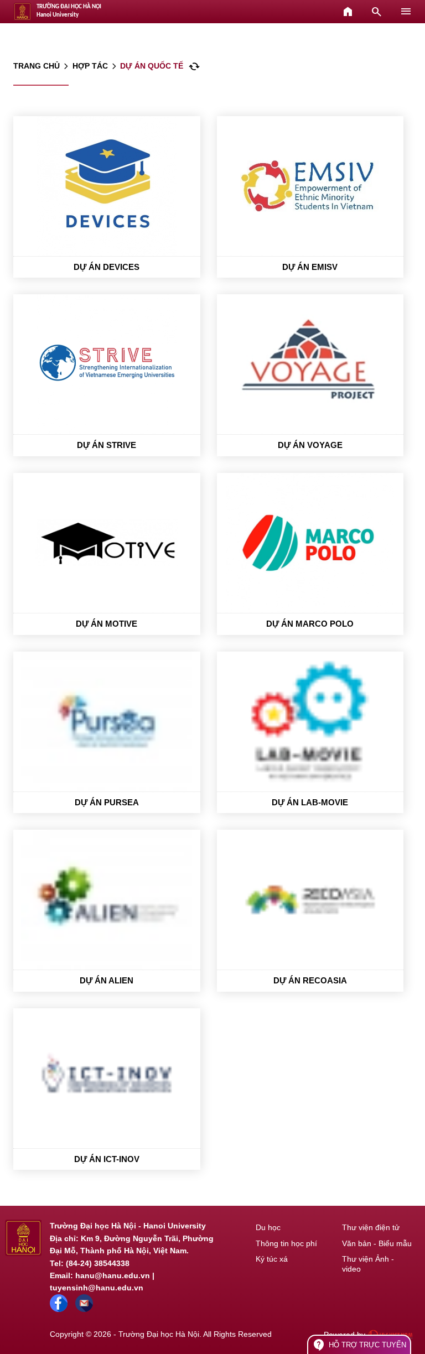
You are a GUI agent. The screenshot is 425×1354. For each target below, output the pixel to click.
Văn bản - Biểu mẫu (377, 1243)
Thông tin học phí (286, 1243)
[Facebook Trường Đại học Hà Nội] (59, 1309)
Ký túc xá (272, 1258)
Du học (268, 1227)
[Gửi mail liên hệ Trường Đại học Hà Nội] (84, 1309)
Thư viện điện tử (371, 1227)
